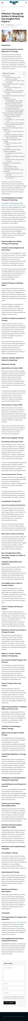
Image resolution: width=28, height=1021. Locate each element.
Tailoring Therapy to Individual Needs (15, 90)
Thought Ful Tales (10, 25)
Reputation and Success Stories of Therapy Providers (14, 125)
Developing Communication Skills (15, 105)
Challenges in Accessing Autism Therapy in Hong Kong (12, 150)
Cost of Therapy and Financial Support (15, 122)
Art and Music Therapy (11, 166)
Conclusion (7, 171)
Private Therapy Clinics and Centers (14, 134)
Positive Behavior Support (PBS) (15, 102)
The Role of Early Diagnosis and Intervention (13, 88)
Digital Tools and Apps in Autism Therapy (13, 143)
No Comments (6, 27)
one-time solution (19, 922)
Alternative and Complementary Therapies (12, 163)
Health (3, 10)
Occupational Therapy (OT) (12, 108)
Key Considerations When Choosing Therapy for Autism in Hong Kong (13, 113)
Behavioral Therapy (10, 99)
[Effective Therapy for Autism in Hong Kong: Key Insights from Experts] (14, 36)
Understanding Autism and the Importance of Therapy (13, 78)
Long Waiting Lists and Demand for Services (14, 154)
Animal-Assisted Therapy (12, 168)
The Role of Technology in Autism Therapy (13, 140)
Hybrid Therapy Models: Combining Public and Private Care (14, 137)
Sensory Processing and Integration (16, 109)
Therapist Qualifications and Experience (13, 117)
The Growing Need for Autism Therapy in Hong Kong (15, 81)
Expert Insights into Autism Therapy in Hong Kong (14, 85)
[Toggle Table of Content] (23, 73)
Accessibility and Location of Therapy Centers (15, 120)
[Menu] (2, 2)
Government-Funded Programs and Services (14, 132)
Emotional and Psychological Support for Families (15, 160)
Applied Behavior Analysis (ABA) (15, 100)
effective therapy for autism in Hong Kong (13, 205)
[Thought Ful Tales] (14, 2)
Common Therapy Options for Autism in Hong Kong (14, 96)
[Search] (26, 2)
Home (2, 6)
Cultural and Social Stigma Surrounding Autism (15, 157)
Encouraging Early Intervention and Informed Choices (14, 177)
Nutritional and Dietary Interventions (15, 169)
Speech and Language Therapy (13, 103)
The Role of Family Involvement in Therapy (14, 93)
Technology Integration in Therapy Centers (14, 147)
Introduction (6, 75)
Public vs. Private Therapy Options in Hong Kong (13, 128)
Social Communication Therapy (15, 106)
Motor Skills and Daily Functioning (15, 111)
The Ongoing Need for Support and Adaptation (14, 173)
